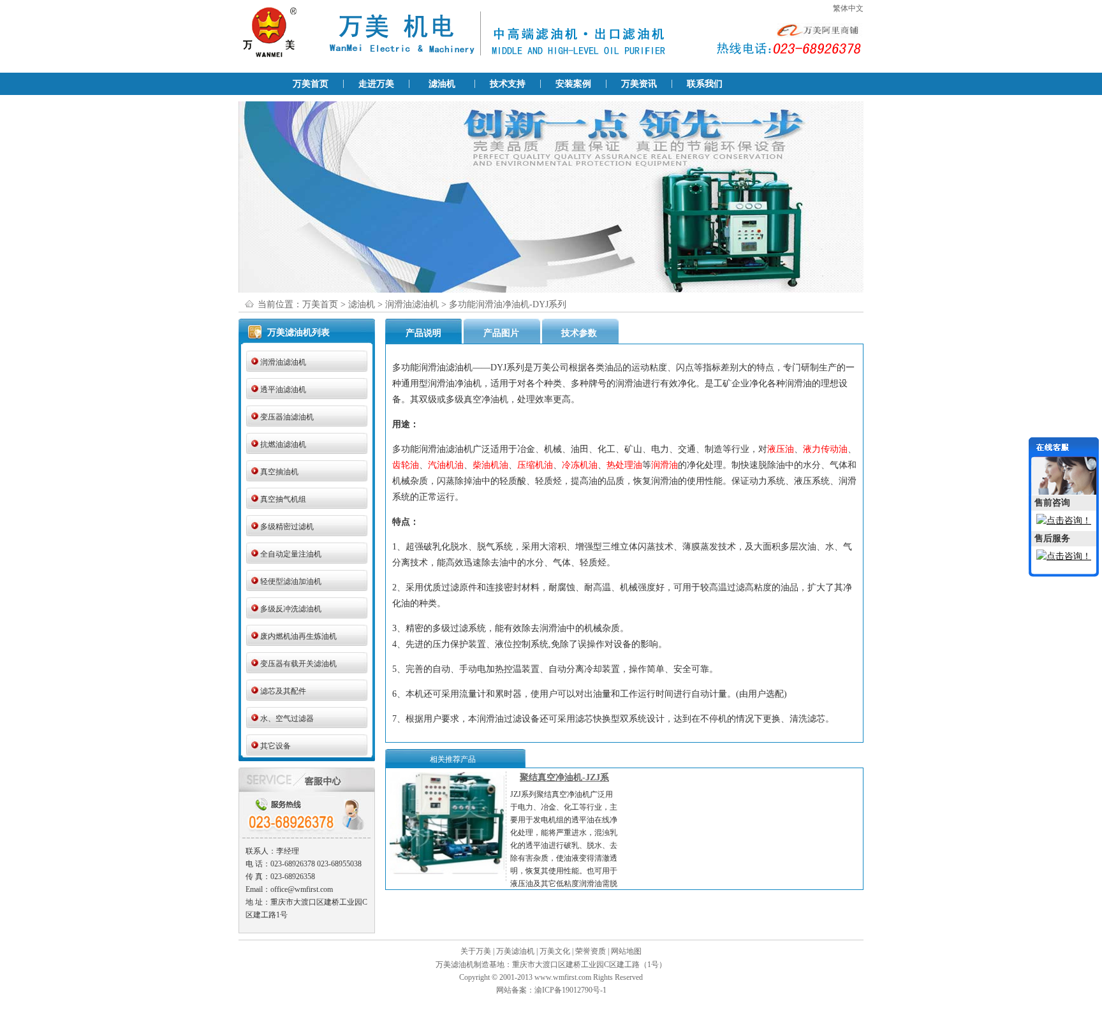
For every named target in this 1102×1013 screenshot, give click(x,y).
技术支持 (507, 84)
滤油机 (442, 84)
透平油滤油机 (283, 389)
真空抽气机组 (283, 499)
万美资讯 (639, 84)
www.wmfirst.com (562, 977)
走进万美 (376, 84)
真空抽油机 (279, 471)
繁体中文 (848, 8)
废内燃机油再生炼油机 (298, 636)
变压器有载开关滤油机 (298, 663)
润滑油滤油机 (412, 304)
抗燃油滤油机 (283, 444)
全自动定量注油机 (290, 554)
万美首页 (310, 84)
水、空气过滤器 (287, 718)
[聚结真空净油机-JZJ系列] (447, 871)
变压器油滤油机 (287, 416)
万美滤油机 (515, 951)
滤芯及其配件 (283, 691)
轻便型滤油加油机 (290, 581)
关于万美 (475, 951)
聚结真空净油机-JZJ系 (564, 777)
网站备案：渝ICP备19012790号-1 (551, 990)
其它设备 (275, 745)
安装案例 (573, 84)
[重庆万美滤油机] (360, 58)
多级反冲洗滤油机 (290, 608)
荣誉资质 (590, 951)
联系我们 (705, 84)
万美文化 (555, 951)
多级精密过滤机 (287, 526)
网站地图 (626, 951)
